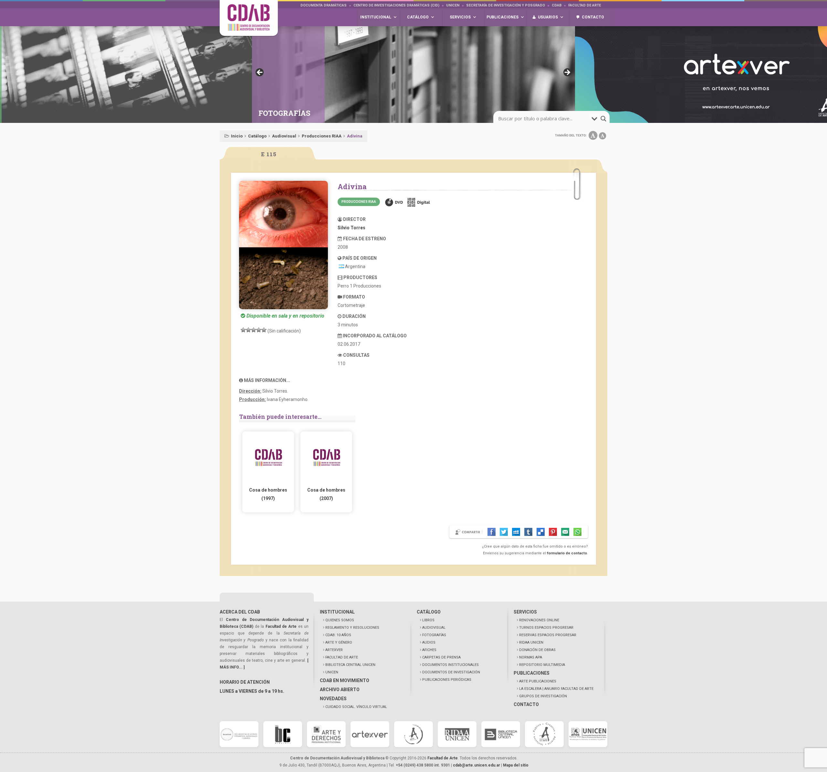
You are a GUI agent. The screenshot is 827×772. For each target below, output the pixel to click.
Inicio (237, 136)
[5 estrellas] (264, 329)
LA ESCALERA (556, 689)
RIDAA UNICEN (531, 642)
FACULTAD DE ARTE (341, 657)
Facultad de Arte (584, 5)
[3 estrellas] (253, 329)
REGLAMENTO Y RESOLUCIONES (352, 627)
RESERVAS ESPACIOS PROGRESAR (547, 635)
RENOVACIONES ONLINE (539, 620)
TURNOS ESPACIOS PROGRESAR (546, 627)
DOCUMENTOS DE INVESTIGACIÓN (451, 672)
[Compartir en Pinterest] (553, 532)
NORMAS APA (530, 657)
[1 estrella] (243, 329)
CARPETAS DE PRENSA (441, 657)
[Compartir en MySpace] (516, 532)
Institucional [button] (375, 17)
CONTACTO (526, 704)
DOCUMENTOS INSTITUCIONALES (450, 665)
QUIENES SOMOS (339, 620)
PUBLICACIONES (532, 673)
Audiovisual (284, 136)
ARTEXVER (334, 650)
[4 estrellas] (258, 329)
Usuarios (548, 17)
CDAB (556, 5)
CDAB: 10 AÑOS (338, 635)
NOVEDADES (333, 698)
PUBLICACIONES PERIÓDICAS (446, 680)
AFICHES (429, 650)
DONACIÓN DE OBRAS (537, 650)
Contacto (593, 17)
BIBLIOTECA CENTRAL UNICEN (350, 665)
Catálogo (257, 136)
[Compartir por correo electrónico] (565, 532)
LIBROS (428, 620)
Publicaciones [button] (502, 17)
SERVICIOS (525, 611)
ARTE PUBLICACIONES (537, 681)
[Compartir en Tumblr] (528, 532)
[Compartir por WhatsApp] (577, 532)
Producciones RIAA (321, 136)
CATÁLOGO (429, 611)
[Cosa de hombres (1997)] (268, 481)
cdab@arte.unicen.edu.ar (476, 765)
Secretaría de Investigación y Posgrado (505, 5)
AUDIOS (428, 642)
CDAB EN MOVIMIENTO (344, 680)
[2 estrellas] (248, 329)
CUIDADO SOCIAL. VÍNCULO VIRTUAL (356, 707)
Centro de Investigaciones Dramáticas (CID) (396, 5)
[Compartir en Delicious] (541, 532)
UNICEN (452, 5)
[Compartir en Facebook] (491, 532)
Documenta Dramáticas (323, 5)
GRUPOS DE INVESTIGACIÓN (543, 696)
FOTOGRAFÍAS (434, 635)
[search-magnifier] (603, 118)
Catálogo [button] (418, 17)
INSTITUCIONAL (337, 611)
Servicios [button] (460, 17)
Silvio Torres (351, 227)
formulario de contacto (567, 553)
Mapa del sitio (516, 765)
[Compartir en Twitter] (504, 532)
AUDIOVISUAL (433, 627)
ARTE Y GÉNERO (338, 642)
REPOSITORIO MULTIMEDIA (542, 665)
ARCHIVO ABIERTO (340, 689)
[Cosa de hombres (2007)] (326, 481)
